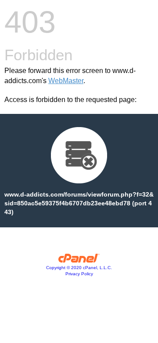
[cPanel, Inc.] (79, 260)
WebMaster (65, 80)
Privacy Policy (79, 273)
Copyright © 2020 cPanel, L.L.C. (79, 267)
